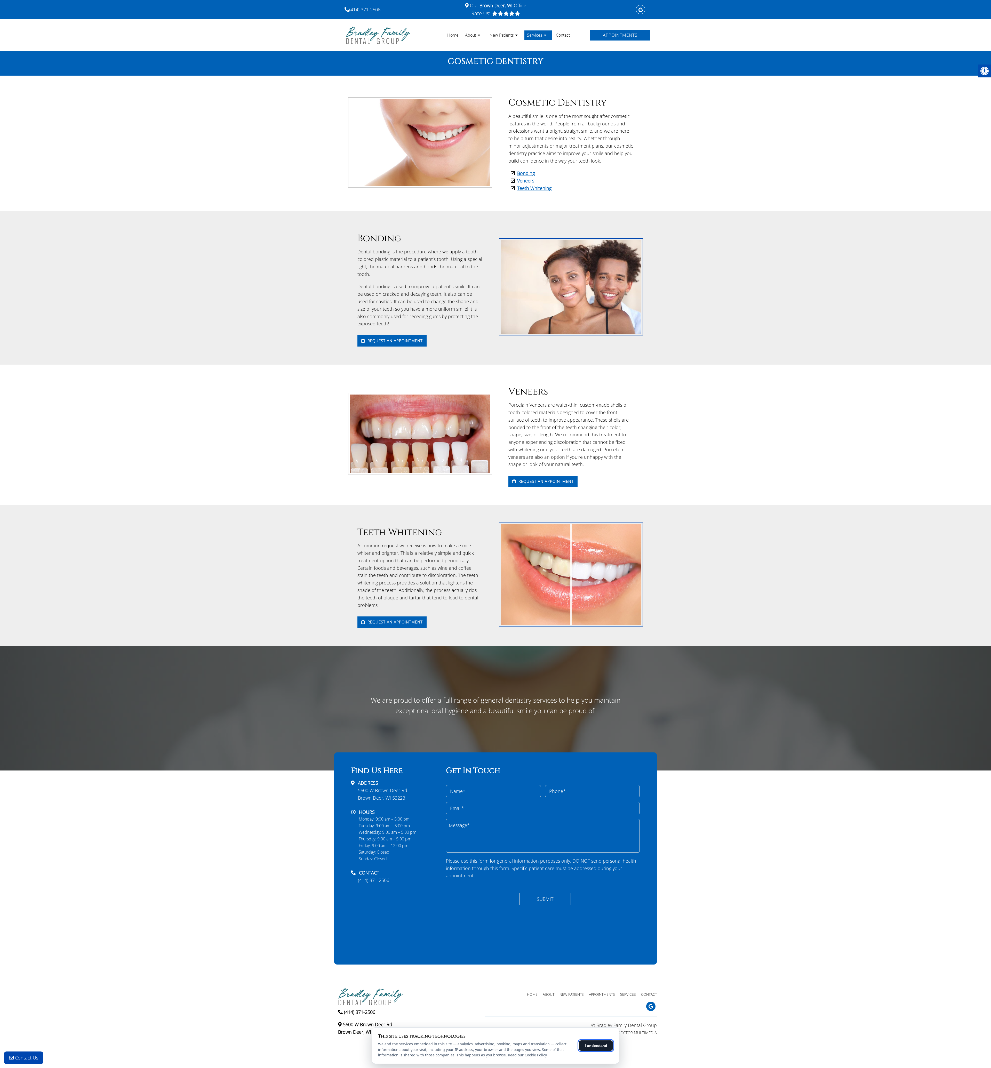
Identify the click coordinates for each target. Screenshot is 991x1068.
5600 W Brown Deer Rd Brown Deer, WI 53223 (382, 794)
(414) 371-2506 (364, 9)
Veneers (525, 181)
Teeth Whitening (534, 188)
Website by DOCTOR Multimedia (626, 1032)
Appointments (620, 35)
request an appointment (394, 340)
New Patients (502, 35)
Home (453, 35)
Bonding (526, 173)
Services (534, 35)
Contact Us (26, 1058)
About (470, 35)
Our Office (497, 5)
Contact (563, 35)
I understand (596, 1045)
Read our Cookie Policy (527, 1055)
